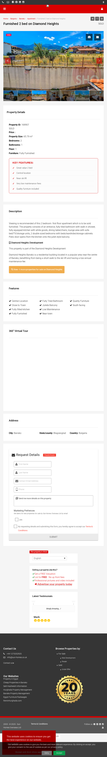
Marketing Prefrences (24, 510)
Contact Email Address (28, 481)
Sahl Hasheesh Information (15, 686)
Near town (47, 313)
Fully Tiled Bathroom (52, 301)
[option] (54, 615)
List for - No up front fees (49, 577)
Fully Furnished (19, 313)
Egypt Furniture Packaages (15, 697)
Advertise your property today (55, 584)
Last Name (23, 472)
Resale (64, 662)
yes (20, 520)
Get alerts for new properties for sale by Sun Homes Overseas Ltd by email (41, 513)
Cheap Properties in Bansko (15, 682)
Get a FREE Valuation (45, 574)
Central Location (20, 301)
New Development (69, 658)
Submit (53, 537)
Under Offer (66, 669)
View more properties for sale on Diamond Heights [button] (37, 269)
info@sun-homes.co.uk (17, 657)
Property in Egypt (10, 679)
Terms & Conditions (39, 724)
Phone (21, 489)
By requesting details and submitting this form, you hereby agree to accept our (55, 528)
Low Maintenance (51, 309)
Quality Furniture (81, 301)
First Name (23, 464)
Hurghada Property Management (17, 690)
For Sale (61, 654)
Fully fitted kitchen (21, 309)
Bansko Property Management (16, 693)
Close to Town (19, 305)
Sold (60, 665)
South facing (79, 305)
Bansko (22, 19)
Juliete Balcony (49, 305)
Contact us (8, 663)
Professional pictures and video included (54, 580)
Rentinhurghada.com (12, 701)
